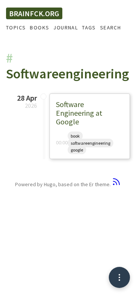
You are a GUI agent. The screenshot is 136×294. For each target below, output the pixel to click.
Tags (89, 27)
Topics (16, 27)
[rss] (116, 184)
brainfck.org (34, 13)
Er (91, 184)
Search (110, 27)
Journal (65, 27)
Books (39, 27)
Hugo (50, 184)
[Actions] (119, 277)
